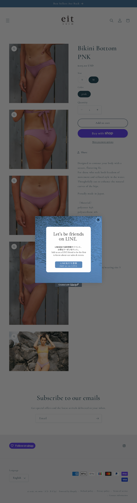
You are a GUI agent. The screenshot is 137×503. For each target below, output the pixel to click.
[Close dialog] (98, 220)
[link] (68, 249)
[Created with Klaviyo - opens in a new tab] (68, 285)
